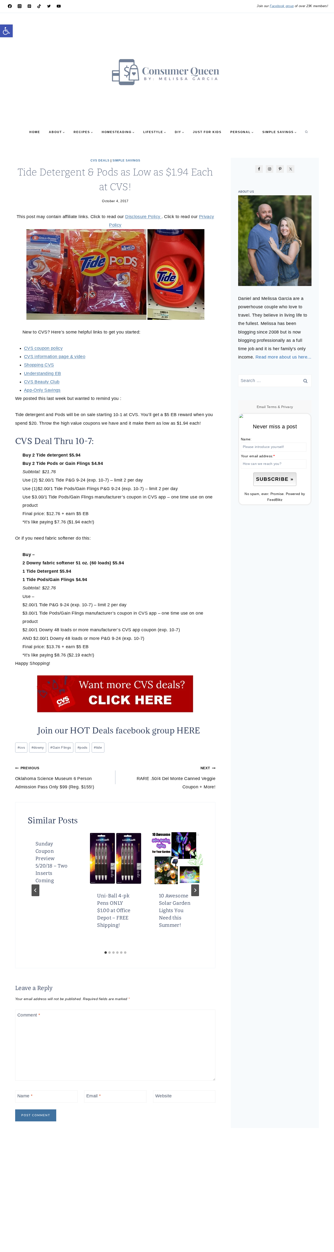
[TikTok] (39, 6)
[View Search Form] (306, 132)
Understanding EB (42, 373)
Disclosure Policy (143, 216)
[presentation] (115, 858)
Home (34, 132)
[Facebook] (10, 6)
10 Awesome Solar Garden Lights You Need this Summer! (174, 910)
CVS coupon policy (43, 348)
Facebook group (282, 6)
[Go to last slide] (35, 890)
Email (93, 1095)
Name (25, 1095)
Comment (28, 1015)
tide (98, 747)
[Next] (195, 890)
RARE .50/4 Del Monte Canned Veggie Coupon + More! (176, 777)
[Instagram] (19, 6)
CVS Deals (100, 160)
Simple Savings (126, 160)
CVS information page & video (54, 356)
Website (163, 1095)
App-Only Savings (42, 390)
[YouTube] (59, 6)
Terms (272, 407)
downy (38, 747)
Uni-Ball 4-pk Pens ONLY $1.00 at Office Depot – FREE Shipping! (113, 910)
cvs (21, 747)
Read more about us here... (283, 357)
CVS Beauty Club (41, 381)
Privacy (287, 407)
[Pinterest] (29, 6)
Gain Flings (60, 747)
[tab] (105, 952)
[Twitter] (49, 6)
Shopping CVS (39, 364)
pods (83, 747)
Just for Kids (207, 132)
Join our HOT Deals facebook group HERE (119, 730)
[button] (6, 31)
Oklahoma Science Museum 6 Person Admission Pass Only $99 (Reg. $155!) (54, 777)
